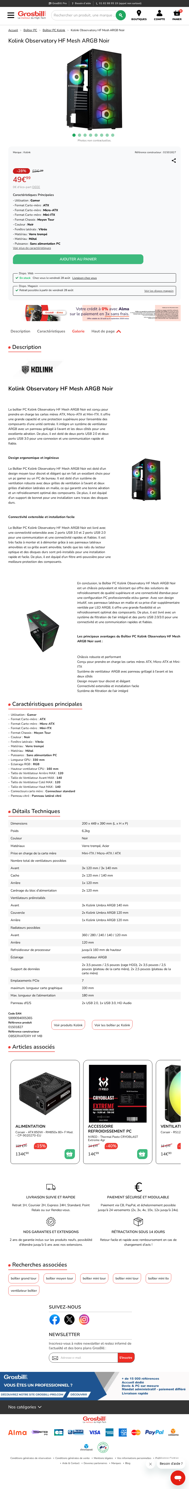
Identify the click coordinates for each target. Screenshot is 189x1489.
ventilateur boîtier (24, 1290)
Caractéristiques (51, 331)
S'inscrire (125, 1358)
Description (20, 331)
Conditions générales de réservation (30, 1458)
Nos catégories (22, 1407)
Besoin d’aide (83, 3)
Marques (116, 1463)
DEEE (36, 187)
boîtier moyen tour (59, 1278)
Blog (127, 1463)
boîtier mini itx (158, 1278)
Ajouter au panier (78, 259)
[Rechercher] (121, 15)
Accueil (13, 30)
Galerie (78, 331)
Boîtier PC (30, 30)
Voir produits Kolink (68, 1025)
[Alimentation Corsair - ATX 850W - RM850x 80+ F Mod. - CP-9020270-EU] (45, 1112)
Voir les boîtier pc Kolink (112, 1025)
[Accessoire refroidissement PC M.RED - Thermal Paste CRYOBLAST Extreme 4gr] (117, 1112)
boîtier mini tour (94, 1278)
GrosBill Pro (59, 3)
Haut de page (103, 331)
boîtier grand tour (23, 1278)
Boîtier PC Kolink (54, 30)
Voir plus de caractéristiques (32, 248)
